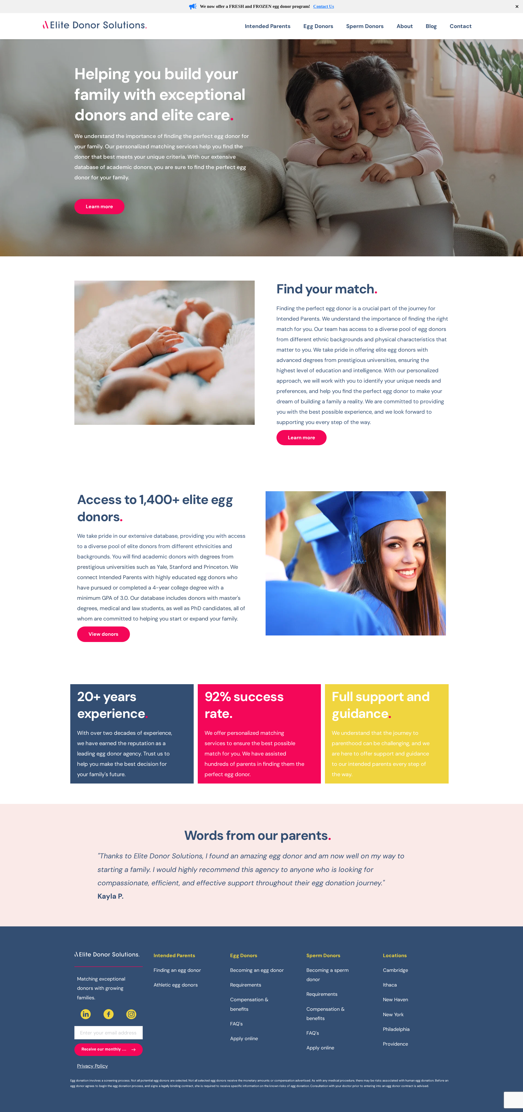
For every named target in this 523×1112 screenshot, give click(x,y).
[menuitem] (271, 26)
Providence (395, 1044)
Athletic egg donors (176, 985)
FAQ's (236, 1024)
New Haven (395, 999)
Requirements (245, 985)
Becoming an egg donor (257, 970)
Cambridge (395, 970)
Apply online (244, 1038)
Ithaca (390, 985)
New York (393, 1014)
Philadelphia (396, 1029)
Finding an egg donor (177, 970)
